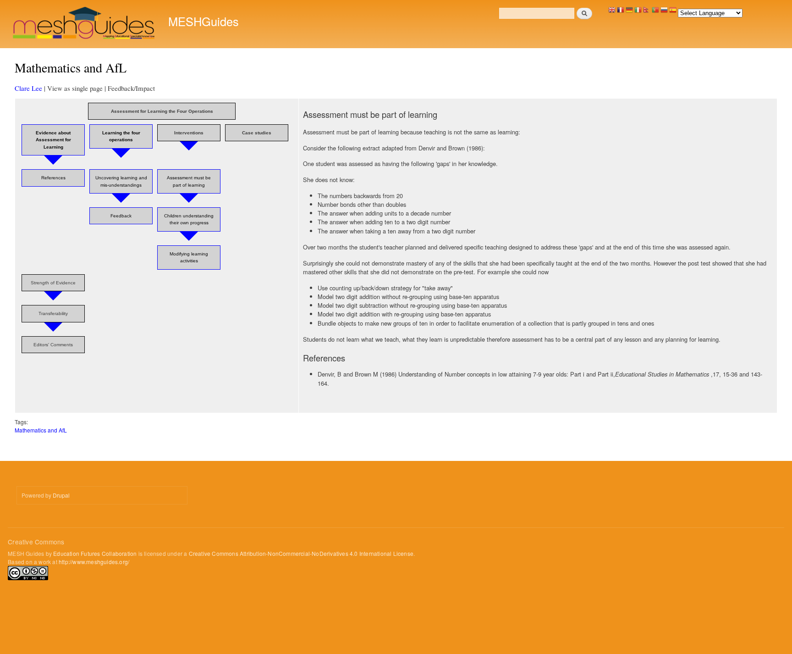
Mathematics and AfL (41, 430)
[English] (612, 12)
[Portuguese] (655, 12)
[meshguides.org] (84, 24)
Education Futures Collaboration (95, 553)
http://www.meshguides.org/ (94, 561)
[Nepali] (646, 12)
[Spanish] (672, 12)
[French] (620, 12)
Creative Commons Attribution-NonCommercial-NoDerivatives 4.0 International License (301, 553)
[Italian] (638, 12)
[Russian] (664, 12)
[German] (629, 12)
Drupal (61, 495)
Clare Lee (28, 88)
